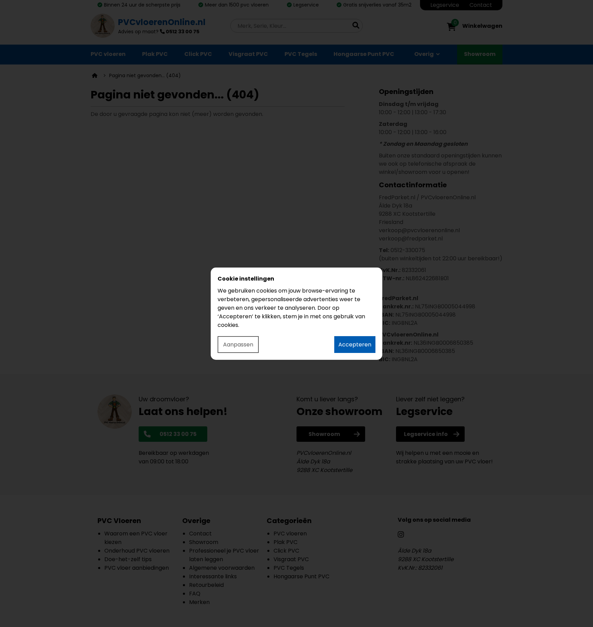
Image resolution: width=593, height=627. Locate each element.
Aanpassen (238, 344)
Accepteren (354, 344)
